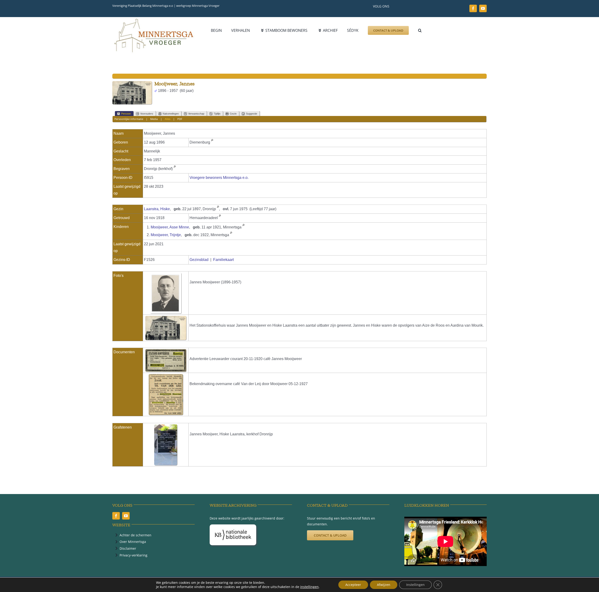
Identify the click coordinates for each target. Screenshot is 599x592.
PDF (179, 119)
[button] (420, 30)
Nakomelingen (171, 113)
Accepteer (353, 584)
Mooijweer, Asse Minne (170, 227)
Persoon (126, 113)
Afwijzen (383, 584)
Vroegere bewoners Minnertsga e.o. (219, 178)
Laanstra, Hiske (157, 209)
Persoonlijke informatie (128, 119)
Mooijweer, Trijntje (166, 235)
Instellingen (415, 584)
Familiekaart (223, 260)
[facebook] (473, 8)
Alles (167, 119)
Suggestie (251, 113)
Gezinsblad (199, 260)
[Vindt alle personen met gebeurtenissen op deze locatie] (212, 142)
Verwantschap (196, 113)
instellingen (309, 587)
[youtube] (483, 8)
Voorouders (146, 113)
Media (154, 119)
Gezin (233, 113)
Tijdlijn (217, 113)
